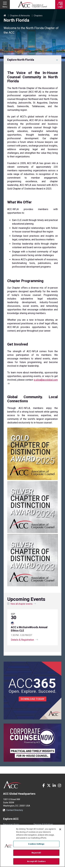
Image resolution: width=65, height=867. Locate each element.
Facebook (43, 785)
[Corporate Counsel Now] (32, 760)
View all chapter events (21, 604)
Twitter (48, 785)
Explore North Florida (20, 59)
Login (60, 7)
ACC (12, 784)
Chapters (38, 16)
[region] (32, 845)
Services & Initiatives (43, 824)
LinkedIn (54, 785)
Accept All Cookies (36, 861)
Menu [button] (5, 7)
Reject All (36, 853)
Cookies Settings (36, 844)
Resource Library (11, 824)
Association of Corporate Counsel (32, 4)
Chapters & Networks (20, 16)
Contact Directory (14, 810)
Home (5, 15)
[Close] (60, 829)
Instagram (59, 785)
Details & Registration (22, 639)
